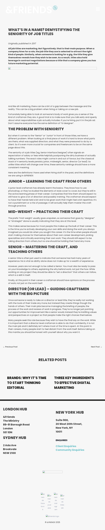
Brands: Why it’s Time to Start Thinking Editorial (26, 383)
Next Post (96, 347)
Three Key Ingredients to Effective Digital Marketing (74, 383)
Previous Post (10, 347)
